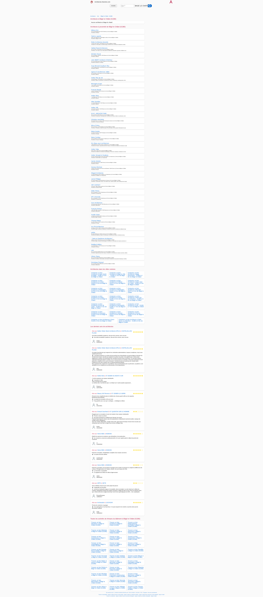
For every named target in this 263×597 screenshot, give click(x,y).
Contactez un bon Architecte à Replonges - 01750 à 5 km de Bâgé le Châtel (99, 290)
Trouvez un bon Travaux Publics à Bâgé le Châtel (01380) (135, 588)
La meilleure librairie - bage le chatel (137, 594)
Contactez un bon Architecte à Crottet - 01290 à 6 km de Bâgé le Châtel (117, 298)
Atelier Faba (95, 149)
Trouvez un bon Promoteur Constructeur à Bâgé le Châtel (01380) (117, 575)
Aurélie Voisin (95, 214)
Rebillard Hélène (96, 244)
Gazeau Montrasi (96, 167)
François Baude (96, 89)
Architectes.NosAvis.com (102, 2)
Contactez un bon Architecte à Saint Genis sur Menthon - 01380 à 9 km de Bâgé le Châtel (131, 321)
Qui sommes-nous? (110, 592)
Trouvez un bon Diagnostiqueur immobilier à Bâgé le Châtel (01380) (134, 524)
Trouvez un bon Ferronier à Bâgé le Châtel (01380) (99, 556)
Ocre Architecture (96, 202)
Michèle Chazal (96, 54)
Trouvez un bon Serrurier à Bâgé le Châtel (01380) (117, 580)
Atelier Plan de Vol (97, 77)
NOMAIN (109, 433)
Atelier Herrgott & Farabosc (99, 155)
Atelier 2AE (94, 107)
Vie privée (138, 592)
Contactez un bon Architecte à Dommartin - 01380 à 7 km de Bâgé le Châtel (117, 306)
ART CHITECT (95, 184)
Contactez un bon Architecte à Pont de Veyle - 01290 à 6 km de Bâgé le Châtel (99, 306)
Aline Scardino (95, 101)
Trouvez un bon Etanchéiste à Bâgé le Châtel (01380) (116, 551)
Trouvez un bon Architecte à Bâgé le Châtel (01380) (116, 524)
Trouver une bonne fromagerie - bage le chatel (131, 595)
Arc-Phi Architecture (97, 226)
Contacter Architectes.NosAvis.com (121, 592)
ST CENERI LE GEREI (118, 393)
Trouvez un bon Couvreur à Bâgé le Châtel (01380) (116, 544)
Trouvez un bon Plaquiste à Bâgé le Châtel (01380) (136, 568)
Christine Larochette (97, 119)
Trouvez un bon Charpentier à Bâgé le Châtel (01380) (135, 538)
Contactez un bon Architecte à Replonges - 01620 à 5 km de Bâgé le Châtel (117, 290)
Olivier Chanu (95, 256)
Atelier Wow (95, 95)
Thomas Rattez (96, 220)
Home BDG (100, 433)
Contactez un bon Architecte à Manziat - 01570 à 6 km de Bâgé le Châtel (136, 290)
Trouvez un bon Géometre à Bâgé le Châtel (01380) (134, 531)
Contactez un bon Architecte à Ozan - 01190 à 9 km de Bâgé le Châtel (103, 320)
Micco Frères (95, 125)
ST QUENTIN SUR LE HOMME (119, 411)
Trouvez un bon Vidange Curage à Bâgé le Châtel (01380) (117, 588)
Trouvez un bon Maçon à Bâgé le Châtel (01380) (135, 556)
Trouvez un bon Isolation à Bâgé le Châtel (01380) (117, 556)
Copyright (145, 592)
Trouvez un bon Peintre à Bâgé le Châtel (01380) (99, 568)
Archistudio (100, 502)
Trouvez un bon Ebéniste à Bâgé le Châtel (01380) (99, 530)
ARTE (99, 483)
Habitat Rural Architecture (99, 48)
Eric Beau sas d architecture (100, 143)
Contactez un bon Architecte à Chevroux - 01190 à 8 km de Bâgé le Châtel (99, 314)
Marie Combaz (95, 137)
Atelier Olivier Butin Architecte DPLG (108, 331)
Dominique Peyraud (97, 262)
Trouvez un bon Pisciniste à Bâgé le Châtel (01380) (116, 569)
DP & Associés (95, 196)
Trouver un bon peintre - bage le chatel (122, 594)
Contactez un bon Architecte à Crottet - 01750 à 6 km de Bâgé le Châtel (99, 298)
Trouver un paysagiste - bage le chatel (106, 594)
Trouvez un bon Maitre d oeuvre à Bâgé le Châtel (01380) (99, 562)
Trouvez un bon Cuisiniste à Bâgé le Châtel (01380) (116, 531)
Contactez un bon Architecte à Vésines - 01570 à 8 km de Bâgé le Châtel (117, 314)
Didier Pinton (95, 190)
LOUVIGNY (109, 502)
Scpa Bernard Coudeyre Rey (100, 65)
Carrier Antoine (96, 161)
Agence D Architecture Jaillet (100, 71)
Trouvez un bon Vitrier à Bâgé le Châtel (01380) (98, 587)
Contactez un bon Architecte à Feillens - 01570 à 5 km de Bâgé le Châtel (117, 282)
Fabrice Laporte (96, 36)
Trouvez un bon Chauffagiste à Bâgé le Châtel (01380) (98, 544)
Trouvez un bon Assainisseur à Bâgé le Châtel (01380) (98, 538)
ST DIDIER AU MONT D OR (114, 376)
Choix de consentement (152, 592)
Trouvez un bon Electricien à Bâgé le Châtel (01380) (134, 544)
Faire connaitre (132, 592)
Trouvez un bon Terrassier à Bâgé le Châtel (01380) (134, 581)
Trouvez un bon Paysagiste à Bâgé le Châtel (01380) (134, 562)
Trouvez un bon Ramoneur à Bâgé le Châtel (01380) (134, 575)
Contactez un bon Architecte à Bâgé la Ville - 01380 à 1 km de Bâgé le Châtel (117, 275)
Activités (113, 5)
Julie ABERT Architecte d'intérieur (101, 59)
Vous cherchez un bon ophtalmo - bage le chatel (154, 594)
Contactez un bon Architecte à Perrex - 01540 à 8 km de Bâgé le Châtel (136, 314)
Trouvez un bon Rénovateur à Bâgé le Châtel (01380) (98, 581)
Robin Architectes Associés (99, 42)
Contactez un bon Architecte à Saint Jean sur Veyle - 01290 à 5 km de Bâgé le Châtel (136, 282)
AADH (93, 232)
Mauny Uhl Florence (103, 393)
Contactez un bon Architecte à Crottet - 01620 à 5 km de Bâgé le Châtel (99, 282)
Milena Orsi (94, 30)
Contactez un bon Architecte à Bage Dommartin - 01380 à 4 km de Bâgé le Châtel (135, 275)
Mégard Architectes (97, 173)
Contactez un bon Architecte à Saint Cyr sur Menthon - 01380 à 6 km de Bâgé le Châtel (135, 298)
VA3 (92, 250)
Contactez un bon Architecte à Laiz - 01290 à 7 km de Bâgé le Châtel (136, 305)
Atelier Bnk (100, 376)
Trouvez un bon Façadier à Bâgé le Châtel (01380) (136, 550)
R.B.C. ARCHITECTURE (99, 113)
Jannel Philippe (96, 179)
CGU (141, 592)
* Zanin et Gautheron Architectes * (102, 238)
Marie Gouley (95, 131)
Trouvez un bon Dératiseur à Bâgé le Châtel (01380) (97, 524)
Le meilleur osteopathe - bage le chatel (149, 595)
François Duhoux (96, 208)
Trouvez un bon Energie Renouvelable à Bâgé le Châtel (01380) (98, 551)
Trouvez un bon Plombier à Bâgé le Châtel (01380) (99, 574)
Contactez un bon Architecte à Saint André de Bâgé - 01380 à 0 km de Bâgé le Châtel (99, 275)
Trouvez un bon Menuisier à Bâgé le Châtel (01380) (116, 562)
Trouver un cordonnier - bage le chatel (114, 595)
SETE (104, 483)
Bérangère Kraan (96, 83)
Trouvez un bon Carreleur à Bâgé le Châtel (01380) (116, 538)
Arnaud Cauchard (102, 411)
